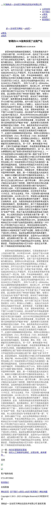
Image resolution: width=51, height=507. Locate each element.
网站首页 (5, 492)
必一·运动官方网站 (14, 28)
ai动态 (44, 17)
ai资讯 (44, 14)
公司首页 (46, 9)
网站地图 (43, 492)
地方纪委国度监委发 (18, 450)
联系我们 (46, 20)
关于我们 (46, 12)
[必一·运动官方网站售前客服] (2, 465)
